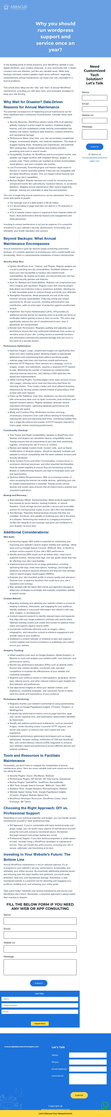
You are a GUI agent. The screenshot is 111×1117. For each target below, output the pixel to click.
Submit (39, 983)
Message (9, 956)
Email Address (59, 1069)
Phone (55, 1062)
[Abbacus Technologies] (15, 6)
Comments (57, 1076)
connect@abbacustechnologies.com (94, 159)
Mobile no (9, 943)
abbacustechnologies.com (55, 1109)
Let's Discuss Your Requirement (55, 1113)
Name (7, 915)
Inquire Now (39, 1023)
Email (7, 929)
